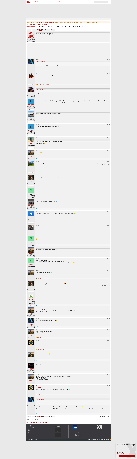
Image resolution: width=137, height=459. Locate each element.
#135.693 (108, 73)
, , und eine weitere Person (46, 305)
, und (43, 84)
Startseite (107, 439)
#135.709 (108, 270)
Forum (28, 19)
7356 (49, 29)
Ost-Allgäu (33, 170)
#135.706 (108, 236)
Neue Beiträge (33, 19)
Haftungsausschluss (31, 427)
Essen (34, 209)
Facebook (58, 426)
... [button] (33, 29)
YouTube (58, 428)
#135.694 (108, 87)
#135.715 (108, 340)
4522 (35, 29)
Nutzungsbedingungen (94, 439)
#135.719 (108, 385)
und (41, 349)
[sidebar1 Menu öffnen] (109, 2)
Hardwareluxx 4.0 (30, 439)
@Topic (37, 36)
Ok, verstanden (127, 456)
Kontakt (29, 429)
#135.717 (108, 362)
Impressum (30, 425)
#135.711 (108, 294)
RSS (57, 436)
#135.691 (108, 31)
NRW (34, 349)
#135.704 (108, 211)
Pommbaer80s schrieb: (40, 61)
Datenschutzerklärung (120, 453)
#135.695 (108, 98)
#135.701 (108, 175)
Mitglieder (38, 19)
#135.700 (108, 161)
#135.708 (108, 258)
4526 (45, 29)
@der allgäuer (38, 387)
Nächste (52, 29)
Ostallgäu (33, 82)
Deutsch (35, 439)
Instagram (59, 433)
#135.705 (108, 225)
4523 (38, 29)
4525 (43, 29)
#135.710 (108, 281)
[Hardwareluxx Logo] (32, 2)
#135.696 (108, 111)
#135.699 (108, 150)
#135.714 (108, 329)
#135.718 (108, 374)
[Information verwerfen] (109, 22)
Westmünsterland (32, 303)
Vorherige (29, 29)
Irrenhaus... (33, 197)
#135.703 (108, 199)
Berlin (34, 372)
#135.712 (108, 307)
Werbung (29, 432)
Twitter (58, 431)
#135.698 (108, 137)
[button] (55, 1)
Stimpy (29, 27)
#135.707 (108, 247)
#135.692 (108, 59)
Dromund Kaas (32, 96)
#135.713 (108, 318)
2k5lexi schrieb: (39, 139)
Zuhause (33, 41)
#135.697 (108, 124)
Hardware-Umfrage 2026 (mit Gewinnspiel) (47, 22)
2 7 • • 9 (33, 220)
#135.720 (108, 397)
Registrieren (43, 19)
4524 (40, 29)
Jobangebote (30, 431)
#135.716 (108, 352)
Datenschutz (30, 426)
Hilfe (104, 439)
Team (29, 430)
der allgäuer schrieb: (40, 399)
